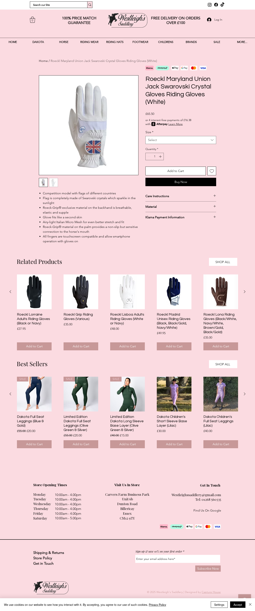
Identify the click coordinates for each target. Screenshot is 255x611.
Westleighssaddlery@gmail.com (196, 495)
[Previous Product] (10, 291)
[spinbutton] (154, 156)
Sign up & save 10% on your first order (158, 551)
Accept (237, 605)
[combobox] (180, 140)
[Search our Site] (89, 5)
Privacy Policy (157, 605)
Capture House (211, 592)
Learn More (175, 124)
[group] (127, 312)
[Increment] (160, 156)
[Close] (250, 604)
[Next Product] (244, 291)
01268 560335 (211, 499)
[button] (32, 20)
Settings (219, 605)
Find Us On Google (207, 510)
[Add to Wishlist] (211, 171)
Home (43, 61)
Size (149, 132)
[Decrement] (148, 156)
